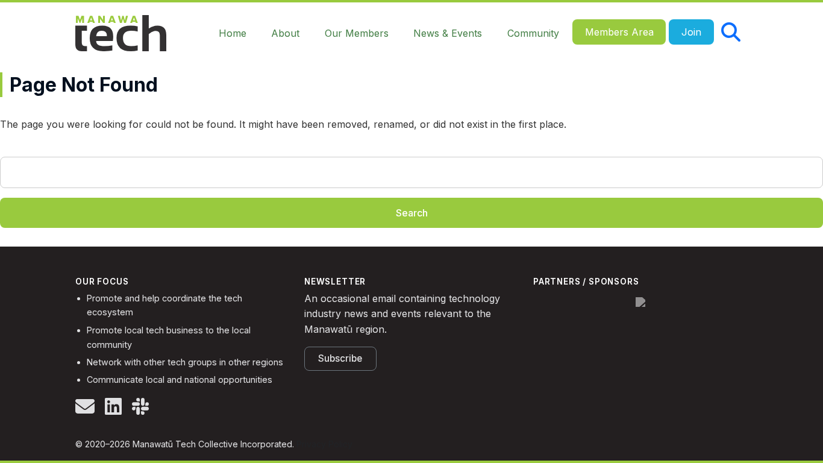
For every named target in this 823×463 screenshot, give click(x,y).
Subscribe (340, 358)
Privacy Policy (324, 444)
